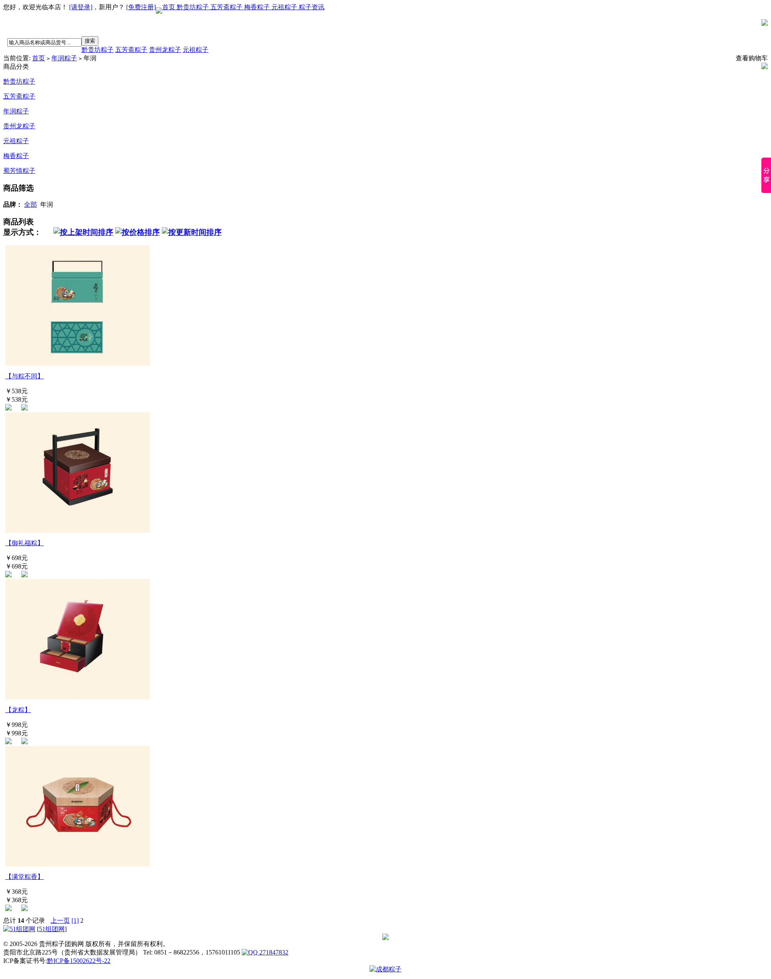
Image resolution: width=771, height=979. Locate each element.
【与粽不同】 (24, 376)
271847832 (273, 952)
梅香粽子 (257, 7)
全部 (30, 204)
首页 (169, 7)
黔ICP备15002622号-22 (78, 960)
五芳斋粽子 (227, 7)
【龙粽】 (18, 709)
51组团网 (52, 929)
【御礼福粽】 (24, 543)
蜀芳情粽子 (19, 170)
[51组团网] (19, 929)
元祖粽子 (285, 7)
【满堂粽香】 (24, 876)
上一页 (60, 920)
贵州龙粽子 (165, 49)
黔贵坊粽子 (193, 7)
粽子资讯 (311, 7)
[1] (75, 920)
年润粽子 (64, 58)
